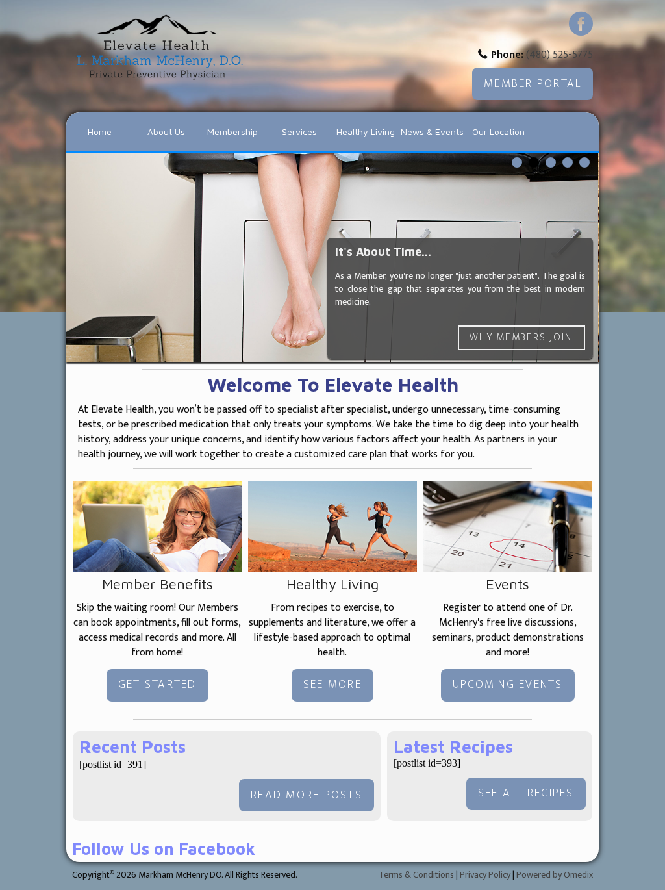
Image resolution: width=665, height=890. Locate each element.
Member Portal (532, 84)
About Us (166, 131)
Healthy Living (365, 131)
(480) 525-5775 (559, 55)
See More (332, 684)
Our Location (498, 131)
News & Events (432, 131)
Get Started (157, 684)
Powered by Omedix (554, 874)
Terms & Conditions (416, 874)
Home (100, 131)
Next (579, 260)
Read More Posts (306, 795)
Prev (86, 260)
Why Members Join (521, 337)
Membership (232, 131)
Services (299, 131)
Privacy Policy (485, 874)
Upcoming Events (508, 684)
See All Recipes (526, 793)
